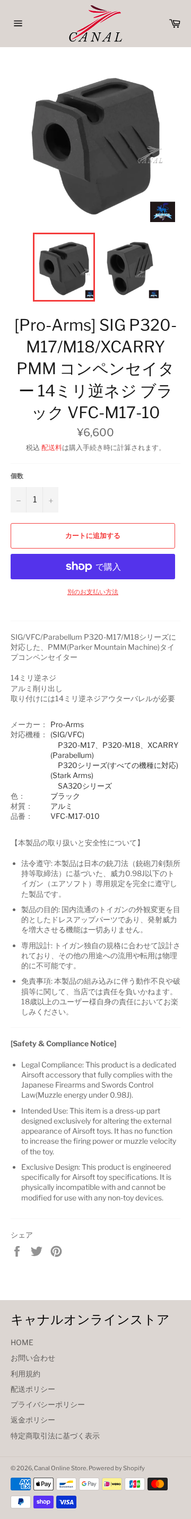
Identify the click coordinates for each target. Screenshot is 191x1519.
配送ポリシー (33, 1388)
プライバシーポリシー (48, 1404)
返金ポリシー (33, 1419)
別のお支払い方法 (92, 592)
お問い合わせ (33, 1357)
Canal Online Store (60, 1468)
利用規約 (25, 1373)
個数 (17, 476)
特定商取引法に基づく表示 (55, 1435)
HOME (22, 1342)
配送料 (51, 447)
